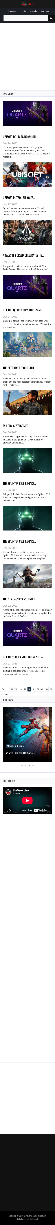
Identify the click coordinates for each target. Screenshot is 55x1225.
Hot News (8, 699)
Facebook (12, 11)
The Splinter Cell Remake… (19, 483)
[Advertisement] (27, 53)
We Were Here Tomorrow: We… (19, 752)
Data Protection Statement (27, 1218)
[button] (22, 765)
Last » (6, 694)
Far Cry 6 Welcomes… (16, 425)
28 (21, 689)
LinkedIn (33, 11)
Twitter (23, 11)
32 (38, 689)
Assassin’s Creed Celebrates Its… (23, 255)
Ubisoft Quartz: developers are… (23, 310)
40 (42, 689)
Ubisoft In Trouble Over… (19, 197)
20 (16, 689)
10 (12, 689)
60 (51, 689)
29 (25, 689)
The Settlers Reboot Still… (19, 367)
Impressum (41, 1215)
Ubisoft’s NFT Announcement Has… (24, 657)
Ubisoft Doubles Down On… (20, 136)
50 (47, 689)
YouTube (45, 11)
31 (34, 689)
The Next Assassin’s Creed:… (20, 599)
